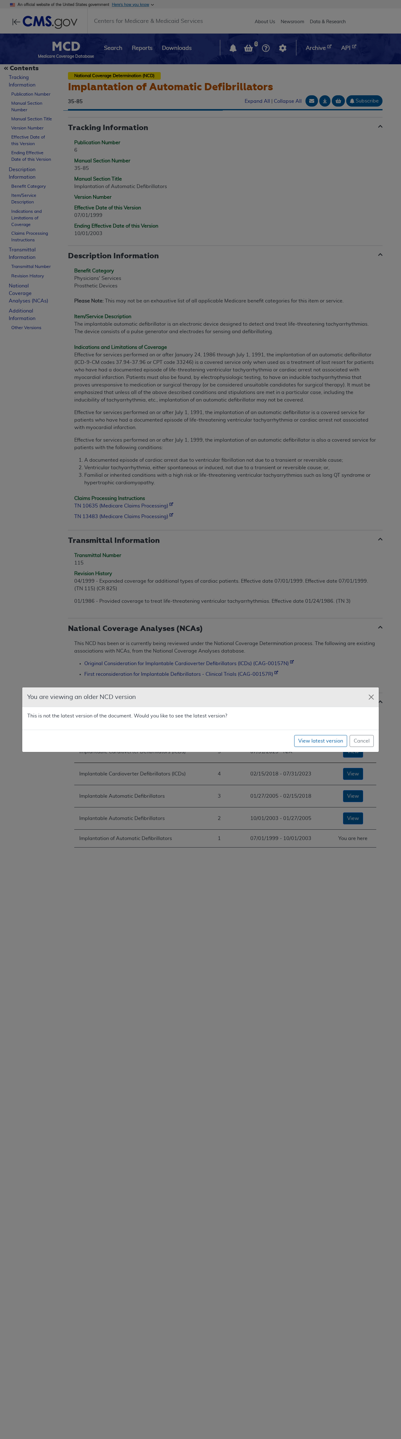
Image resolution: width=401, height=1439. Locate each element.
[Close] (371, 697)
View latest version (320, 740)
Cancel (362, 740)
